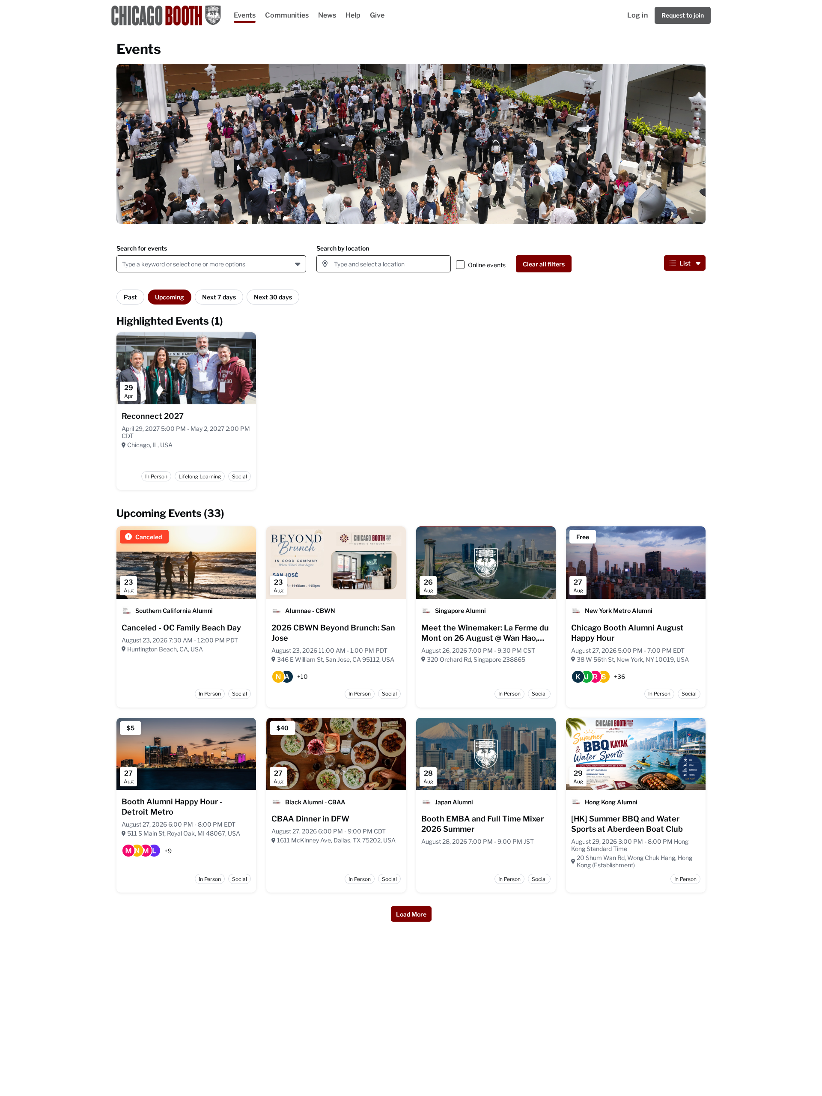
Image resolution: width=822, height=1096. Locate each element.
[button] (299, 264)
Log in (637, 15)
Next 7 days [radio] (219, 297)
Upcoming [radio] (169, 297)
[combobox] (123, 264)
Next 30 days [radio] (273, 297)
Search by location (342, 248)
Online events (487, 265)
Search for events (141, 248)
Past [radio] (130, 297)
